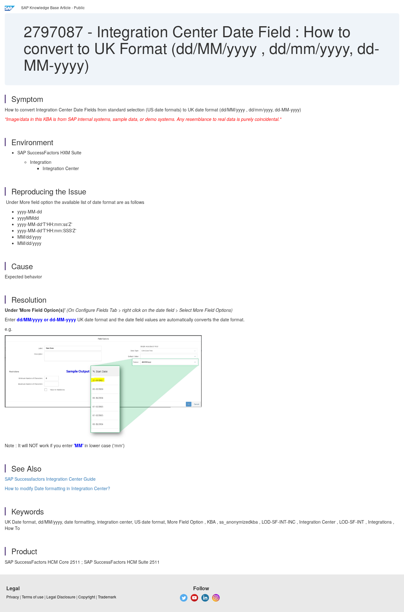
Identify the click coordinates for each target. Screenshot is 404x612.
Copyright (86, 596)
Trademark (107, 596)
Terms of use (33, 596)
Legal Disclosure (60, 596)
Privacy (12, 596)
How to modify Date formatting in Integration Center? (57, 488)
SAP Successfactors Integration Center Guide (50, 479)
